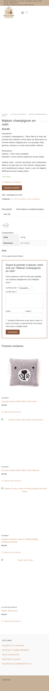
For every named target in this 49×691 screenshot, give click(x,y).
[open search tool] (27, 13)
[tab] (7, 209)
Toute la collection (33, 199)
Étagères (4, 535)
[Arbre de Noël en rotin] (46, 121)
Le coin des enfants (18, 114)
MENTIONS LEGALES (11, 659)
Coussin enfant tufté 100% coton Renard (20, 470)
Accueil (5, 114)
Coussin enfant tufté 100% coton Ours (19, 401)
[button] (11, 182)
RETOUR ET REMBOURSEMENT (15, 650)
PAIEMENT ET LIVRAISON (13, 645)
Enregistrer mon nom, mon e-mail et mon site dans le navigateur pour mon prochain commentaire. (24, 323)
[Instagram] (7, 686)
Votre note (12, 288)
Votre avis (11, 292)
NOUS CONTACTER (10, 655)
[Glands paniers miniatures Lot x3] (42, 121)
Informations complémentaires (30, 209)
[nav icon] (22, 12)
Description (7, 209)
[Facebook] (3, 686)
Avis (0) (7, 214)
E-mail (28, 311)
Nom (8, 311)
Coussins (5, 398)
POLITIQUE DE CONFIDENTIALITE (16, 664)
